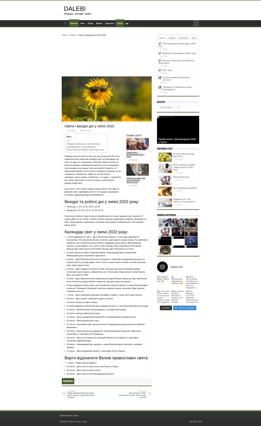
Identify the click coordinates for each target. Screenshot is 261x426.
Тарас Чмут (167, 70)
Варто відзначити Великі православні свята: (86, 150)
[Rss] (181, 421)
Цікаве (99, 23)
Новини (74, 23)
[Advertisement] (107, 57)
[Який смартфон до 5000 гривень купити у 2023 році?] (165, 168)
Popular (172, 38)
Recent (162, 38)
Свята (120, 23)
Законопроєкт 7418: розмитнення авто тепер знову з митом (132, 394)
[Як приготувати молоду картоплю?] (165, 157)
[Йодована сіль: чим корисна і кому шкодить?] (165, 202)
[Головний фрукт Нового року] (163, 282)
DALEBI (75, 8)
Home (64, 35)
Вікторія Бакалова (181, 177)
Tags (194, 38)
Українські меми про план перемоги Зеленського (135, 180)
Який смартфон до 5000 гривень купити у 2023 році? (184, 167)
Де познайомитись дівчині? (185, 188)
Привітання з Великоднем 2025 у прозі (135, 154)
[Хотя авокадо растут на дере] (192, 296)
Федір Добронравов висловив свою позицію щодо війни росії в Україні (81, 394)
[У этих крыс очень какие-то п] (163, 296)
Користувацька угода (69, 415)
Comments (183, 38)
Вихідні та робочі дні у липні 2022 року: (84, 144)
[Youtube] (186, 421)
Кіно (83, 23)
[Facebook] (184, 421)
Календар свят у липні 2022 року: (82, 147)
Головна (65, 23)
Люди (90, 23)
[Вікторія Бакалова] (165, 180)
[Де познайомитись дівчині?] (165, 191)
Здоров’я (109, 23)
